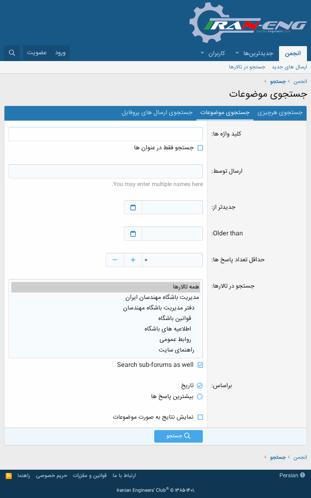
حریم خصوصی (51, 475)
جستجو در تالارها (247, 67)
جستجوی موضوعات (224, 113)
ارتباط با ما (124, 475)
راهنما (23, 475)
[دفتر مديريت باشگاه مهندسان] (105, 308)
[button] (237, 53)
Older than (228, 234)
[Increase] (133, 260)
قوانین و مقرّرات (90, 475)
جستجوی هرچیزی (280, 113)
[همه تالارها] (105, 287)
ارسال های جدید (289, 67)
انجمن (293, 54)
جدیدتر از (224, 207)
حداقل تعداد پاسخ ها (238, 260)
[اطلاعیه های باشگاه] (105, 329)
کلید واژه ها (227, 134)
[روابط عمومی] (105, 340)
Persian (289, 475)
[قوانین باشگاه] (105, 319)
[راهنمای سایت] (105, 350)
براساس (222, 386)
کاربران (217, 54)
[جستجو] (12, 53)
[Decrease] (115, 260)
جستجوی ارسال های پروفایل (157, 113)
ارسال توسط (228, 171)
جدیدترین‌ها (258, 54)
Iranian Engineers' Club (156, 490)
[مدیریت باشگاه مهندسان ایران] (105, 297)
